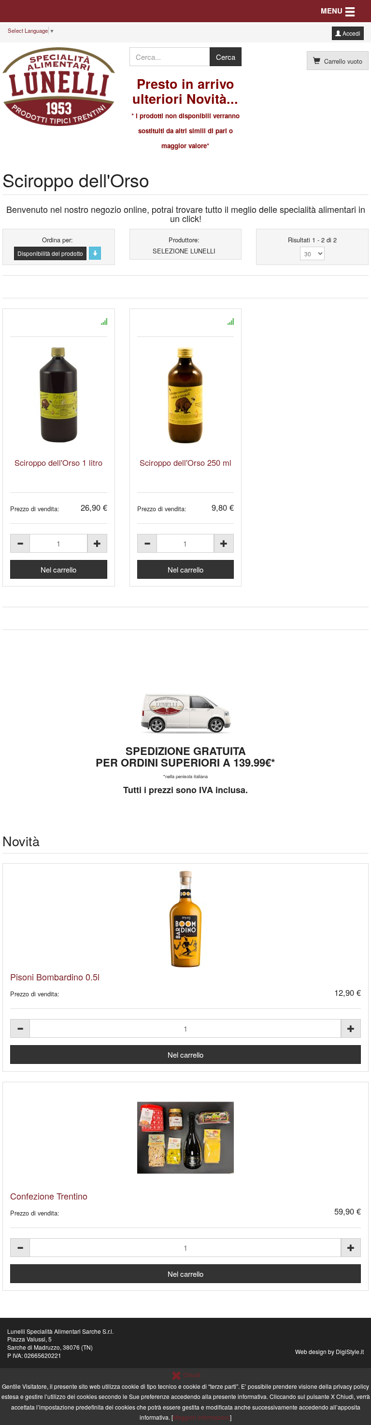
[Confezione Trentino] (185, 1138)
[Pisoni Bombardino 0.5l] (185, 919)
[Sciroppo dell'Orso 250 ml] (185, 395)
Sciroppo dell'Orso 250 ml (185, 462)
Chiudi (191, 1374)
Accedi (350, 33)
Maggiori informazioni (201, 1417)
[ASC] (95, 253)
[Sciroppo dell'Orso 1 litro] (58, 395)
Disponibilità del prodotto (50, 253)
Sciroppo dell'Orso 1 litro (58, 462)
